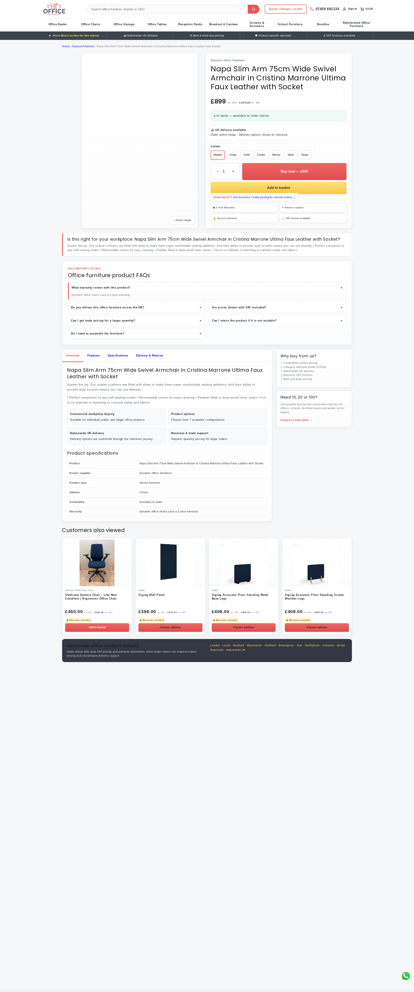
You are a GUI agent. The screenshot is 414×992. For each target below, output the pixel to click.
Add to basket (278, 188)
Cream (261, 154)
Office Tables (157, 24)
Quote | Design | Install (286, 9)
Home (66, 46)
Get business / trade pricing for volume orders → (254, 197)
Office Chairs (90, 24)
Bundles (323, 24)
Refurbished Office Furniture (356, 24)
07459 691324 (327, 9)
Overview (73, 355)
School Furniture (290, 24)
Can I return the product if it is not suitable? (277, 320)
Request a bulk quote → (296, 420)
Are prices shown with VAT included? (277, 307)
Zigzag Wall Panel (151, 594)
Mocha (276, 154)
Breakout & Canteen (223, 24)
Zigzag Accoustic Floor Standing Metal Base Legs (240, 596)
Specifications (118, 355)
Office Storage (124, 24)
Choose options (170, 627)
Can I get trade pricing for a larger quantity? (136, 320)
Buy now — (294, 171)
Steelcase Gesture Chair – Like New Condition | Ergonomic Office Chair (91, 596)
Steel (291, 154)
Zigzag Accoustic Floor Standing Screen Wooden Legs (314, 596)
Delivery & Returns (149, 355)
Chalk (232, 154)
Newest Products (83, 46)
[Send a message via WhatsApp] (406, 976)
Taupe (304, 154)
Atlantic (217, 154)
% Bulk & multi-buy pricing (207, 35)
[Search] (253, 9)
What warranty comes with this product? (207, 287)
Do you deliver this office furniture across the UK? (136, 307)
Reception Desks (190, 24)
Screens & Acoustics (256, 24)
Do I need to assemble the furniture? (136, 333)
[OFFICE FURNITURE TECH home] (61, 9)
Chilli (247, 154)
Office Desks (58, 24)
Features (93, 355)
